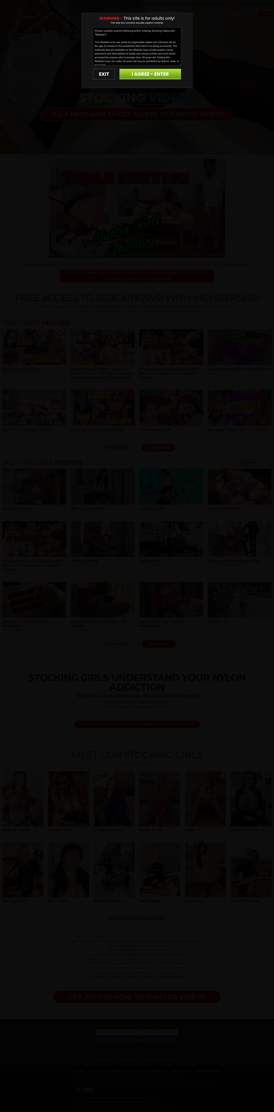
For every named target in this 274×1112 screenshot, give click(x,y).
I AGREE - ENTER (150, 74)
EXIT (104, 74)
